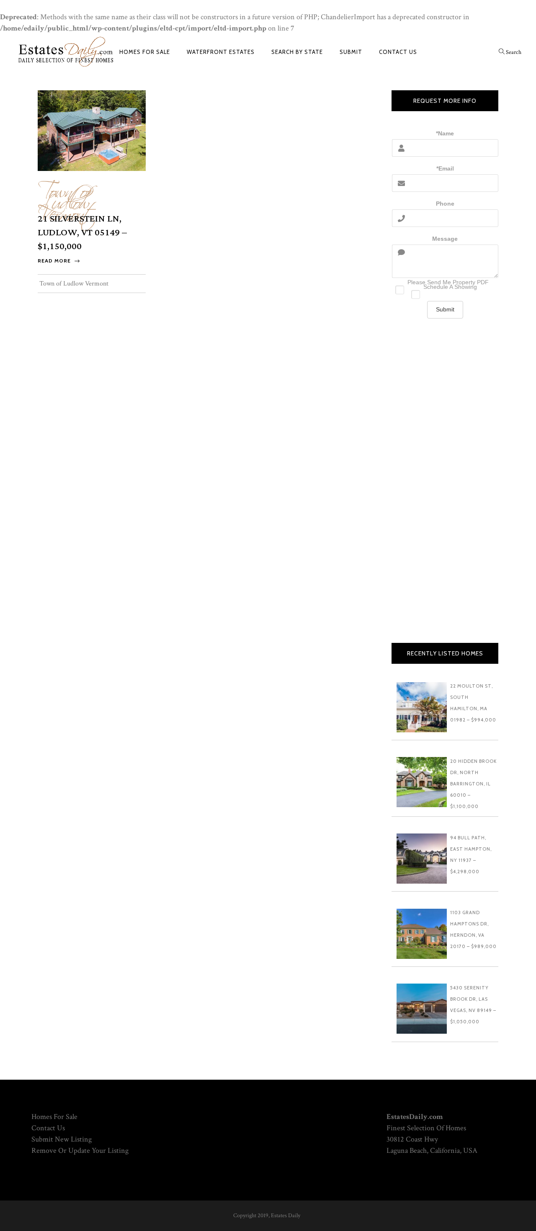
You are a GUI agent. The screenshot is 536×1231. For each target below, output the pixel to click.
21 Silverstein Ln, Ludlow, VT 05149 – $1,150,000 (82, 232)
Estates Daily (285, 1215)
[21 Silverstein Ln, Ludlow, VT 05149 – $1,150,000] (92, 130)
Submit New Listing (61, 1139)
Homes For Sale (54, 1116)
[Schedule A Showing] (445, 292)
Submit (445, 309)
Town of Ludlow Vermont (67, 198)
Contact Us (48, 1128)
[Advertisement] (445, 489)
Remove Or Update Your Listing (80, 1150)
